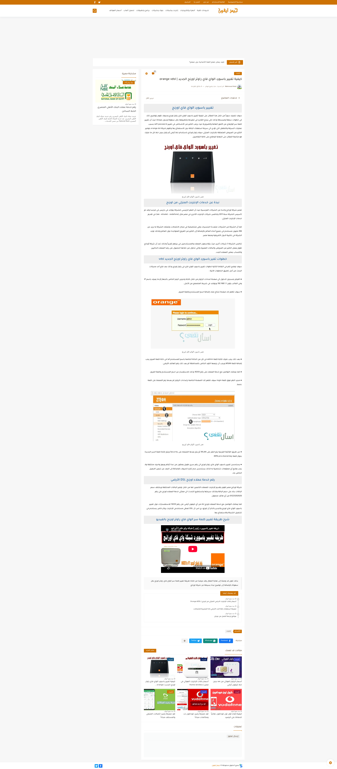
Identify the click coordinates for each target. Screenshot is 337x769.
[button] (226, 641)
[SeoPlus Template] (240, 765)
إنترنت (238, 73)
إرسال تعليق (233, 736)
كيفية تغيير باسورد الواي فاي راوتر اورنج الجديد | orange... (160, 683)
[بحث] (95, 11)
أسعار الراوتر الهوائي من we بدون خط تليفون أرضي (227, 683)
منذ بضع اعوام (230, 599)
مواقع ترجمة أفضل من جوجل (225, 616)
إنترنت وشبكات (171, 11)
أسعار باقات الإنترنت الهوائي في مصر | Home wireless (195, 683)
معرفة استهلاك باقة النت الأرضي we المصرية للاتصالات (214, 609)
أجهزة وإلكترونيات (187, 11)
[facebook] (94, 2)
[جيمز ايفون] (228, 10)
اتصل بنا (197, 2)
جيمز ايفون (216, 765)
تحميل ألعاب (128, 11)
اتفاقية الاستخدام (218, 2)
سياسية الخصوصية (235, 2)
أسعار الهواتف (115, 11)
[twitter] (99, 2)
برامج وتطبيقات (143, 11)
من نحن (206, 2)
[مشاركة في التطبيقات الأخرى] (184, 641)
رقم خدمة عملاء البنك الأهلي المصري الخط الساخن (116, 109)
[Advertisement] (168, 37)
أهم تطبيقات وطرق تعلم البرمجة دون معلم (206, 62)
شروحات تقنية (203, 11)
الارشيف (187, 2)
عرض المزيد (150, 650)
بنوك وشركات (157, 11)
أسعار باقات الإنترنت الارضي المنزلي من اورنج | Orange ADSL (213, 602)
